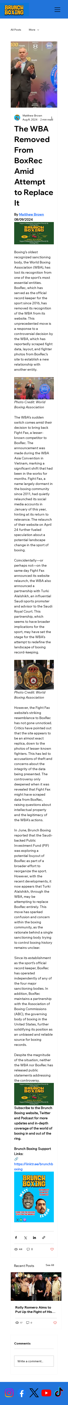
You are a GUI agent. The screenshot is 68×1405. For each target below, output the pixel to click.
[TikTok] (59, 1393)
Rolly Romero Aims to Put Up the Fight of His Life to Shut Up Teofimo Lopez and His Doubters (35, 1309)
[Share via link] (44, 1237)
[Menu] (57, 9)
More (32, 29)
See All (50, 1265)
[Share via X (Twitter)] (25, 1237)
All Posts (16, 29)
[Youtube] (46, 1393)
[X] (34, 1393)
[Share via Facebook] (16, 1237)
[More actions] (51, 117)
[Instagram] (9, 1393)
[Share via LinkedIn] (34, 1237)
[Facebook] (21, 1393)
